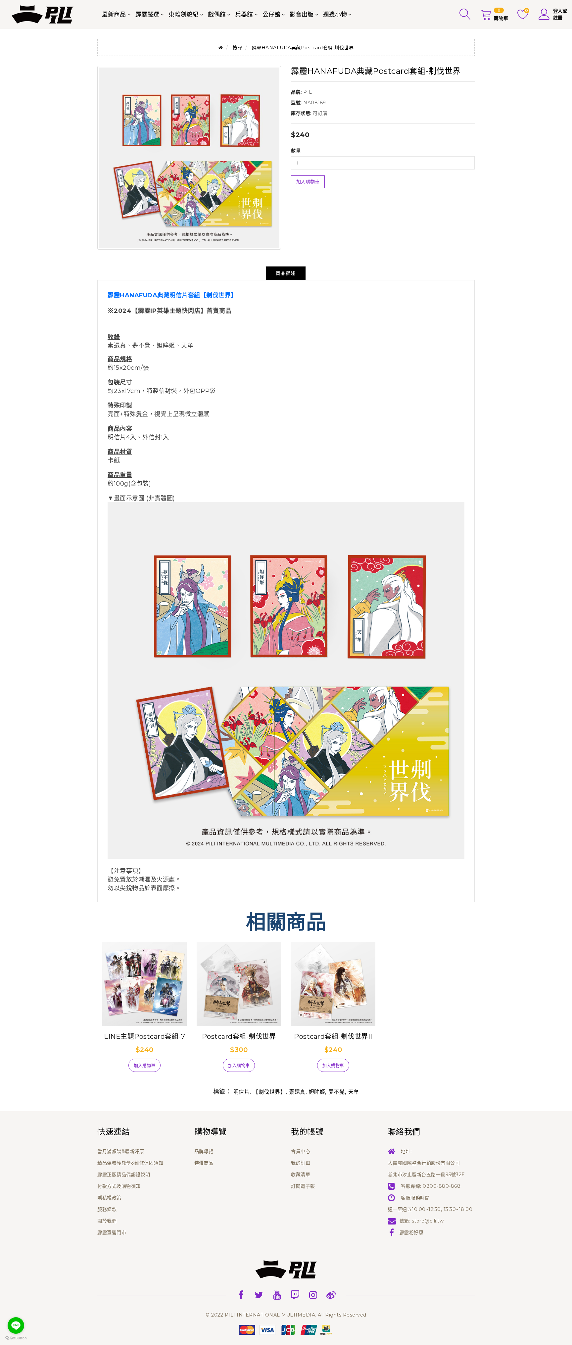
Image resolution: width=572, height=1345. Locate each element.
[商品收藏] (114, 1068)
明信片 (241, 1092)
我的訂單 (300, 1163)
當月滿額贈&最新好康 (120, 1151)
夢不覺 (336, 1092)
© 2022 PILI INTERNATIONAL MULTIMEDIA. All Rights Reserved (286, 1315)
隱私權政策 (109, 1198)
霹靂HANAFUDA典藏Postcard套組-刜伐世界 (303, 48)
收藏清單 (300, 1174)
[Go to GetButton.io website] (15, 1338)
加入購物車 (307, 182)
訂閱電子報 (303, 1186)
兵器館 (244, 14)
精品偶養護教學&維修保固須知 (130, 1163)
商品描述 (286, 273)
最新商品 (114, 14)
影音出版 (301, 14)
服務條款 (107, 1209)
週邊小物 (335, 14)
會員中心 (300, 1151)
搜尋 (237, 48)
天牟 (353, 1092)
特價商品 (204, 1163)
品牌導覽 (204, 1151)
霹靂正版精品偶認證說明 (123, 1174)
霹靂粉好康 (412, 1232)
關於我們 (107, 1221)
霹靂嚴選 (147, 14)
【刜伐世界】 (269, 1092)
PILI (308, 92)
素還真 (297, 1092)
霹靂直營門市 (111, 1232)
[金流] (286, 1330)
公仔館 (271, 14)
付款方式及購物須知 (119, 1186)
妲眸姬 (317, 1092)
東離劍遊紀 (183, 14)
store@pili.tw (428, 1221)
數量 (296, 151)
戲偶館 (217, 14)
